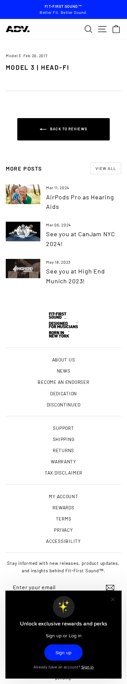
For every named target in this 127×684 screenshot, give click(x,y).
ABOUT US (63, 359)
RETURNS (63, 450)
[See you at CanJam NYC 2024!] (23, 231)
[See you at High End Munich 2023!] (23, 269)
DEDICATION (63, 393)
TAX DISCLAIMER (63, 473)
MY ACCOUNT (63, 496)
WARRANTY (63, 461)
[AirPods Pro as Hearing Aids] (23, 194)
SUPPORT (63, 428)
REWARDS (63, 507)
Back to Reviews (68, 129)
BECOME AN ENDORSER (63, 382)
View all (106, 168)
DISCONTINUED (64, 404)
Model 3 (13, 55)
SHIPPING (64, 439)
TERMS (63, 519)
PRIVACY (63, 530)
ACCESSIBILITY (63, 541)
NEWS (63, 371)
